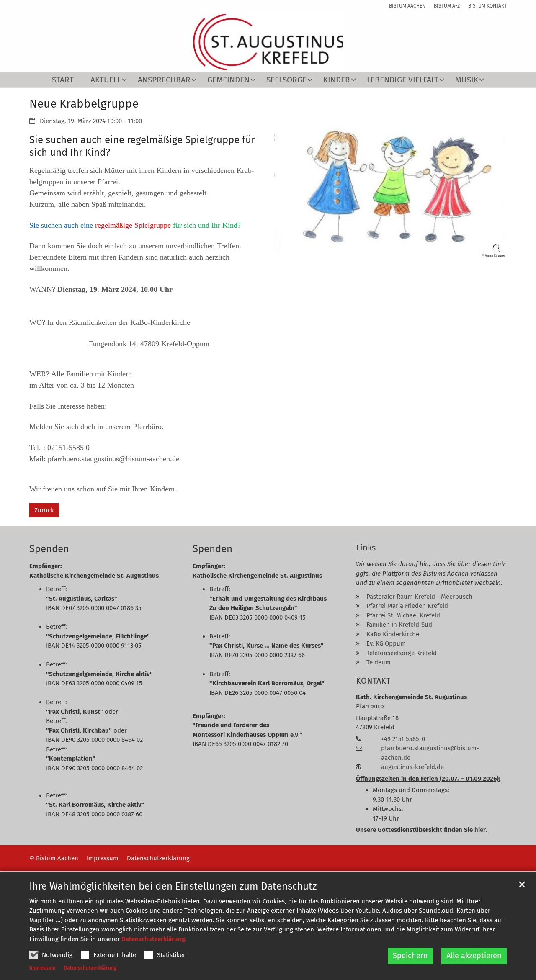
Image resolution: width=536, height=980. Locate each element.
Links (366, 548)
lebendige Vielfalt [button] (402, 80)
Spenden (49, 549)
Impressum (42, 968)
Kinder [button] (336, 80)
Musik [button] (466, 80)
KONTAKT (373, 681)
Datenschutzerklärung (153, 939)
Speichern (410, 955)
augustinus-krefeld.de (412, 767)
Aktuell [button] (105, 80)
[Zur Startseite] (268, 42)
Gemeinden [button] (228, 80)
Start (63, 80)
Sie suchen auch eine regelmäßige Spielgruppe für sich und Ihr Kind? (142, 146)
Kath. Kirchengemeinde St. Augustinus (411, 697)
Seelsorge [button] (286, 80)
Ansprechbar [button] (164, 80)
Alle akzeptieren (474, 955)
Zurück (44, 510)
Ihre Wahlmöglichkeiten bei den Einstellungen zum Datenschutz (173, 886)
